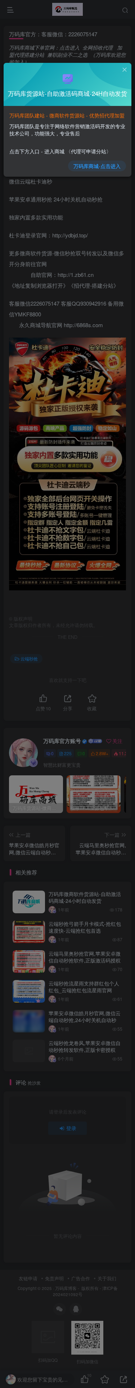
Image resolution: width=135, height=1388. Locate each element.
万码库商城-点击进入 (97, 166)
